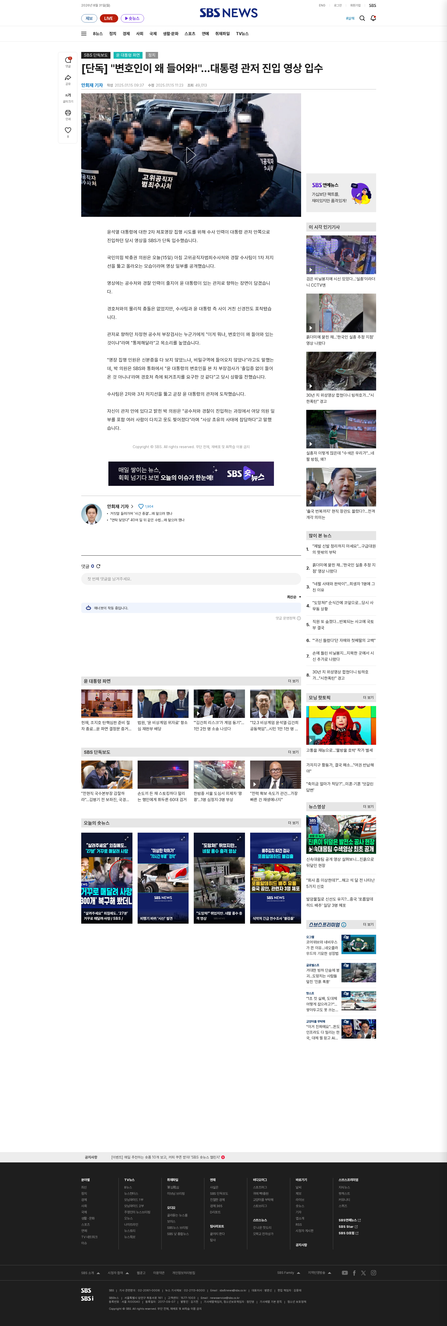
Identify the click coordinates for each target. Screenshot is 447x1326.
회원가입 (355, 5)
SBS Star (346, 1226)
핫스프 (310, 993)
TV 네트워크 (89, 1237)
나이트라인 (131, 1225)
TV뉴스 (242, 33)
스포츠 (190, 33)
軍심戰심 (173, 1187)
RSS (299, 1225)
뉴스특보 (129, 1237)
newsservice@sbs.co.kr (225, 1298)
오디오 (171, 1206)
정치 (112, 33)
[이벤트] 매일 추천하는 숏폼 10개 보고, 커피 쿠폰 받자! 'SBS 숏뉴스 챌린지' (165, 1156)
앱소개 (300, 1218)
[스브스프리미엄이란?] (345, 924)
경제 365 (216, 1206)
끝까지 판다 (217, 1234)
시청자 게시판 (304, 1231)
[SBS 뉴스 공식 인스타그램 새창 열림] (373, 1272)
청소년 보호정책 (296, 1302)
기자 (298, 1212)
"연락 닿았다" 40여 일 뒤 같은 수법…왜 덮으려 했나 (147, 520)
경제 (126, 33)
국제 (153, 33)
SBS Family (288, 1273)
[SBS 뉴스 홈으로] (229, 13)
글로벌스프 (312, 965)
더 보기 (292, 680)
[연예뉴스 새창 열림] (341, 192)
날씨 (298, 1187)
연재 (213, 1178)
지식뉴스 (344, 1187)
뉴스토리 (129, 1231)
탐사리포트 (217, 1225)
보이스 (171, 1221)
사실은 (214, 1187)
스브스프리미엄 (348, 1178)
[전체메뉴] (83, 33)
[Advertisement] (191, 648)
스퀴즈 (343, 1206)
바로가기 (301, 1178)
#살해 (350, 18)
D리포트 (215, 1212)
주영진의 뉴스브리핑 (137, 1212)
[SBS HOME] (372, 5)
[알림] (373, 18)
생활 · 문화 (88, 1218)
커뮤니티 (344, 1200)
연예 (205, 33)
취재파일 (222, 33)
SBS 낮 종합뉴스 (178, 1234)
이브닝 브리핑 (176, 1193)
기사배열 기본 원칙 (271, 1302)
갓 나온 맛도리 (262, 1228)
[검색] (362, 18)
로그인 (338, 5)
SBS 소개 (90, 1273)
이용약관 (159, 1273)
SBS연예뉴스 (348, 1219)
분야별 (85, 1178)
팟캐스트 (344, 1193)
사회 (139, 33)
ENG (322, 5)
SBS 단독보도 (96, 55)
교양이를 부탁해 (315, 1021)
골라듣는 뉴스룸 (177, 1215)
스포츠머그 (260, 1187)
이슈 (84, 1243)
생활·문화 (170, 33)
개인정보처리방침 (183, 1273)
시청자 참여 (118, 1273)
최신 (84, 1187)
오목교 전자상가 (263, 1234)
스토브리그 (260, 1206)
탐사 (213, 1240)
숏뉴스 (300, 1206)
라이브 (300, 1200)
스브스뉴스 (260, 1219)
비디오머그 (260, 1178)
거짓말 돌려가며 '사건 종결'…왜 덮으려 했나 (141, 513)
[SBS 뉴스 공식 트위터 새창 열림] (363, 1272)
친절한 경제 (217, 1200)
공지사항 (301, 1245)
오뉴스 (128, 1218)
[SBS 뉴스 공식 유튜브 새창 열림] (345, 1273)
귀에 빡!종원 (261, 1193)
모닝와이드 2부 (134, 1206)
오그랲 (310, 937)
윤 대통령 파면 (128, 55)
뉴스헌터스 (131, 1193)
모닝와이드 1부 (133, 1200)
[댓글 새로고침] (98, 566)
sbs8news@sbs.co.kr (233, 1290)
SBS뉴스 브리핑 (177, 1228)
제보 (298, 1193)
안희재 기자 (118, 506)
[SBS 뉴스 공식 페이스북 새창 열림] (355, 1272)
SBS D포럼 (346, 1232)
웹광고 (141, 1273)
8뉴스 (98, 33)
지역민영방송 (319, 1273)
